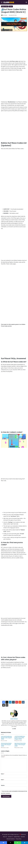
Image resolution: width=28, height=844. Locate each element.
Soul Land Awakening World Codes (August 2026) (6, 738)
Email (2, 779)
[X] (7, 702)
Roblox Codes (5, 6)
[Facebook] (3, 702)
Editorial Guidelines (11, 838)
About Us (5, 836)
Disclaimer (23, 836)
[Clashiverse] (8, 2)
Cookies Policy (17, 836)
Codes (10, 6)
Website (3, 785)
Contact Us (10, 836)
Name (2, 773)
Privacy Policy (18, 838)
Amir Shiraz (5, 15)
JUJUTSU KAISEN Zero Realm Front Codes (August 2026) (20, 738)
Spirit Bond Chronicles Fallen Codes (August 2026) (20, 745)
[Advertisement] (14, 46)
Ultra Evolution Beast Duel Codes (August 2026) (6, 745)
